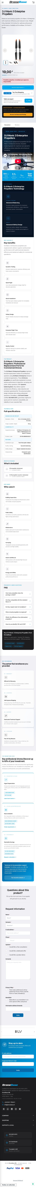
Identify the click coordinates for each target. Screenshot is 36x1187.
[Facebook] (3, 1109)
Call (29, 100)
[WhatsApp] (7, 1109)
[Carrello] (33, 2)
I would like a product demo (17, 955)
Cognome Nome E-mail (9, 1061)
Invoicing (4, 75)
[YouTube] (19, 1109)
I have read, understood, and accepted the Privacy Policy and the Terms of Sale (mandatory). (18, 991)
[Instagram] (15, 1109)
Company (5, 1115)
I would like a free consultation (18, 947)
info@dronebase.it (9, 1104)
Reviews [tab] (17, 125)
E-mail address (10, 929)
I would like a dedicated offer (17, 951)
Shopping (5, 1120)
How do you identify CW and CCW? (16, 624)
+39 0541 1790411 (9, 1102)
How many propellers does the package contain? (14, 594)
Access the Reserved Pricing (18, 114)
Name (8, 914)
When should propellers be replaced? (16, 612)
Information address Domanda (14, 1005)
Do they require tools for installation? (16, 607)
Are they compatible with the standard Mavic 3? (16, 601)
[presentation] (34, 1031)
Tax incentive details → (18, 877)
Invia (18, 1015)
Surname (8, 922)
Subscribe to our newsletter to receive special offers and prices (19, 1000)
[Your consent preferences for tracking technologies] (33, 1184)
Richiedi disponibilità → (18, 87)
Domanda (8, 959)
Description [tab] (7, 125)
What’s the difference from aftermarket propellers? (17, 618)
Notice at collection (8, 1185)
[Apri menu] (3, 2)
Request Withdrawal (18, 1180)
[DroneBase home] (18, 2)
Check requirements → (10, 827)
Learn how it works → (9, 798)
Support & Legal (8, 1125)
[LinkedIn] (11, 1109)
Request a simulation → (10, 857)
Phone (8, 937)
